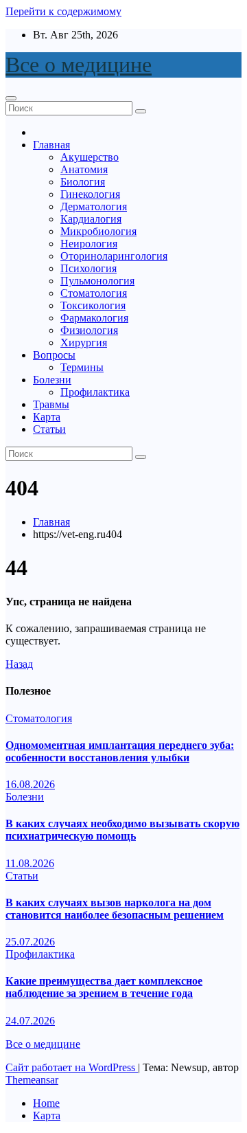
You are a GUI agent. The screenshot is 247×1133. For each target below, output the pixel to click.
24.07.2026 (30, 1021)
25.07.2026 (30, 941)
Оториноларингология (113, 256)
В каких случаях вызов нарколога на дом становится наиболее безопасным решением (114, 909)
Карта (46, 417)
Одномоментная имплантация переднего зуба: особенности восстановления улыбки (119, 751)
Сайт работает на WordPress (71, 1067)
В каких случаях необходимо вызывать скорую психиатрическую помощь (122, 830)
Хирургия (83, 342)
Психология (88, 268)
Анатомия (84, 169)
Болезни (52, 379)
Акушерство (89, 157)
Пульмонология (97, 281)
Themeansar (31, 1080)
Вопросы (54, 355)
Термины (82, 367)
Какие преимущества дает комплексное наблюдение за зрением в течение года (103, 987)
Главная (51, 144)
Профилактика (95, 392)
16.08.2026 (30, 784)
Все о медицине (78, 64)
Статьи (49, 429)
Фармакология (94, 318)
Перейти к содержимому (63, 11)
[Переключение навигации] (10, 98)
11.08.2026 (29, 863)
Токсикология (93, 305)
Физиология (89, 330)
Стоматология (93, 293)
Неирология (88, 243)
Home (46, 1103)
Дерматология (93, 206)
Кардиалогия (90, 219)
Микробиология (98, 231)
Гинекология (90, 194)
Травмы (51, 404)
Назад (19, 664)
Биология (82, 182)
